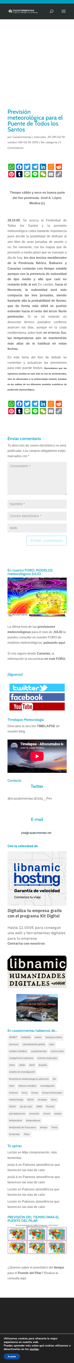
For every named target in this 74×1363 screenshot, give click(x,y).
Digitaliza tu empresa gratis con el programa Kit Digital (34, 913)
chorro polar (57, 1051)
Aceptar (12, 1356)
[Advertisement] (37, 69)
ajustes (34, 1349)
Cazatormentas (22, 137)
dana (32, 1065)
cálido (22, 1065)
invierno (13, 1092)
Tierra (54, 1127)
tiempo (43, 1127)
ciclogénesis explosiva (21, 1058)
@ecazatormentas (20, 798)
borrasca (14, 1044)
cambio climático (18, 1051)
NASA (30, 1099)
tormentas (14, 1134)
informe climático (27, 1086)
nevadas (42, 1099)
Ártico (27, 1134)
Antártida (26, 1037)
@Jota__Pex (43, 798)
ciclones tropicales (47, 1058)
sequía (57, 1113)
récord (46, 1113)
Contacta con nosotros (26, 943)
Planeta (50, 1106)
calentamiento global (33, 1044)
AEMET (13, 1037)
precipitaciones (17, 1113)
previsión (34, 1113)
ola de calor (26, 1106)
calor (51, 1044)
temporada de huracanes (22, 1127)
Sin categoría (49, 142)
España (43, 1065)
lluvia (24, 1092)
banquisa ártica (54, 1037)
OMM (39, 1106)
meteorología (16, 1099)
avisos (38, 1037)
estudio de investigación (22, 1072)
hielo (11, 1086)
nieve (54, 1099)
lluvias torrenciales (52, 1092)
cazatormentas (39, 1051)
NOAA (12, 1106)
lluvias (34, 1092)
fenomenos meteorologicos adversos (29, 1079)
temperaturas (33, 1120)
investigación (47, 1086)
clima (12, 1065)
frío (54, 1079)
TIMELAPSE (46, 726)
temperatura (15, 1120)
